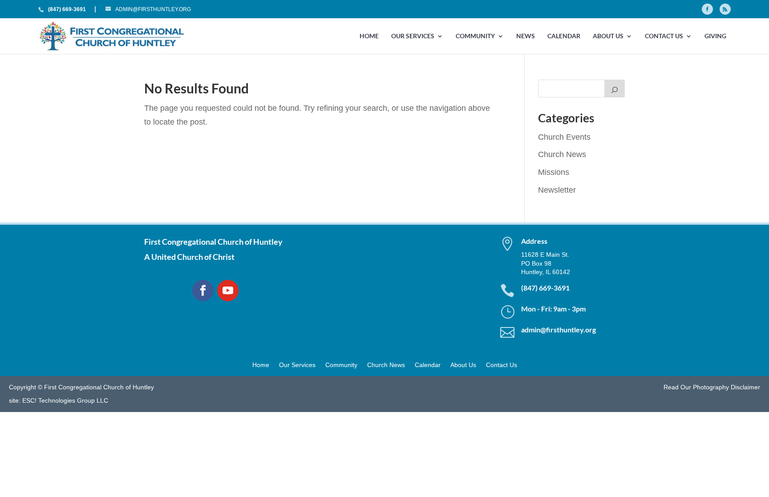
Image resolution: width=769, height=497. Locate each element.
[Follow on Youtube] (228, 290)
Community (475, 36)
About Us (608, 36)
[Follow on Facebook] (203, 290)
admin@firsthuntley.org (558, 329)
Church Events (564, 137)
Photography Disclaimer (726, 387)
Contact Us (664, 36)
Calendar (563, 36)
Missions (553, 172)
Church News (562, 154)
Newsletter (557, 190)
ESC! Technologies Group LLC (65, 400)
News (525, 36)
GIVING (715, 36)
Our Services (412, 36)
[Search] (614, 88)
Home (369, 36)
